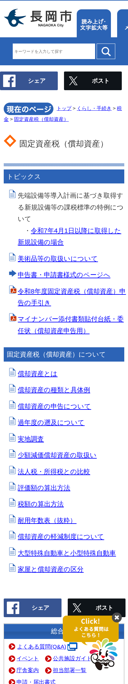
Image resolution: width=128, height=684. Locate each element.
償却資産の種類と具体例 (54, 389)
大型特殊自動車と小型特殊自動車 (67, 553)
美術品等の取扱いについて (58, 258)
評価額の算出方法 (44, 487)
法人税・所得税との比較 (54, 471)
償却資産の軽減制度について (61, 536)
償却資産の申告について (54, 406)
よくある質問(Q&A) (41, 647)
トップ (64, 108)
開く (94, 643)
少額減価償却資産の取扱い (57, 455)
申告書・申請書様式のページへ (64, 274)
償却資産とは (37, 373)
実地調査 (31, 438)
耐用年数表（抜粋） (47, 520)
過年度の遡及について (51, 422)
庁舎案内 (27, 670)
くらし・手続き (94, 108)
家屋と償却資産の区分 (51, 569)
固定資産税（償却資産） (41, 119)
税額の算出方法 (41, 503)
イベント (27, 658)
